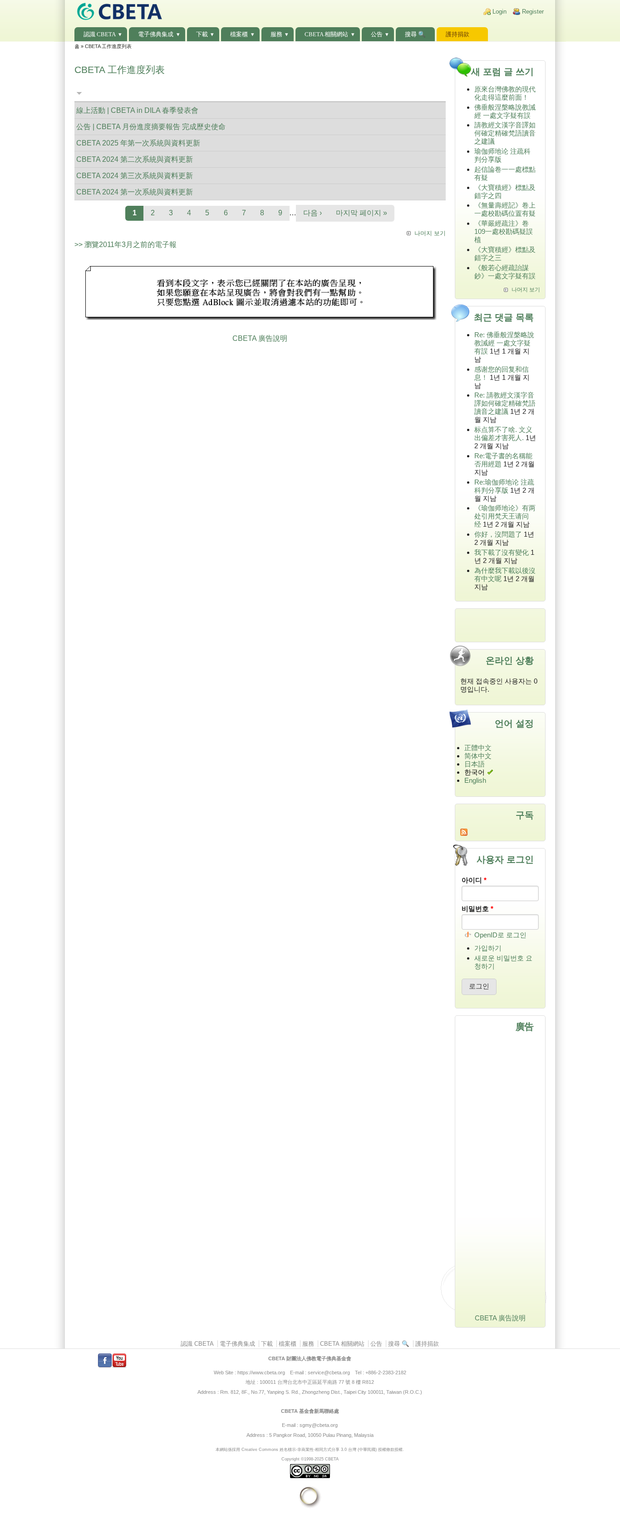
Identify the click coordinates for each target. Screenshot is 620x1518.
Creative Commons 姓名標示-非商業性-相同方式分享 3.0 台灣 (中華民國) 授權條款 (317, 1449)
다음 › (312, 213)
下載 (202, 34)
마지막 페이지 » (361, 213)
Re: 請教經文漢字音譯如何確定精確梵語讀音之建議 (505, 403)
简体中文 (478, 756)
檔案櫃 (239, 34)
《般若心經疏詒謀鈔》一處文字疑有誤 (505, 272)
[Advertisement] (260, 294)
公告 (377, 34)
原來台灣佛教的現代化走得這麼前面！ (505, 93)
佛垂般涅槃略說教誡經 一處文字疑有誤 (505, 111)
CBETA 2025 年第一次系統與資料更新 (138, 143)
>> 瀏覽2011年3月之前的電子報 (125, 244)
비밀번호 (477, 908)
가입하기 (488, 948)
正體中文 (478, 748)
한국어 (474, 772)
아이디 (474, 880)
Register (533, 11)
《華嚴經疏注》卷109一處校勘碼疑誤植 (503, 231)
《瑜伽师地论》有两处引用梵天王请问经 (505, 516)
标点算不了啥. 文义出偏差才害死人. (503, 433)
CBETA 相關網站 (326, 34)
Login (499, 11)
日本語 (474, 764)
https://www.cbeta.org (261, 1372)
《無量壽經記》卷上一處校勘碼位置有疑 (505, 209)
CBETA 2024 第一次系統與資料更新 (134, 192)
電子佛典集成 (155, 34)
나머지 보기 (430, 233)
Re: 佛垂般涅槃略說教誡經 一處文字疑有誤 (504, 343)
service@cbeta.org (329, 1372)
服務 (276, 34)
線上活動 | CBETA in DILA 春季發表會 (137, 110)
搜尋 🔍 (415, 34)
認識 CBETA (100, 34)
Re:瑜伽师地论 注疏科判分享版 (504, 486)
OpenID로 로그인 (500, 935)
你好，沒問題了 (498, 534)
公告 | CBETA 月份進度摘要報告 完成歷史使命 (151, 127)
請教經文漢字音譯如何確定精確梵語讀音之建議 (505, 133)
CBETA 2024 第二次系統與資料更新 (134, 159)
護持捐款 (457, 34)
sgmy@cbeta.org (319, 1425)
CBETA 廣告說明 (259, 338)
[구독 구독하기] (500, 832)
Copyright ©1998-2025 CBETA (310, 1458)
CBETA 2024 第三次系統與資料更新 (134, 175)
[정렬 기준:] (79, 93)
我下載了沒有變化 (501, 552)
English (475, 780)
